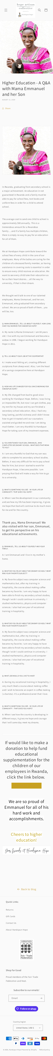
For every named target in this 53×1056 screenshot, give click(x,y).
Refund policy (44, 1050)
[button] (6, 10)
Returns (9, 909)
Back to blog (28, 889)
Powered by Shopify (29, 1050)
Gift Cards (10, 916)
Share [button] (8, 108)
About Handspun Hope (17, 929)
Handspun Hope (15, 1050)
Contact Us (11, 923)
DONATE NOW (27, 786)
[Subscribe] (41, 998)
